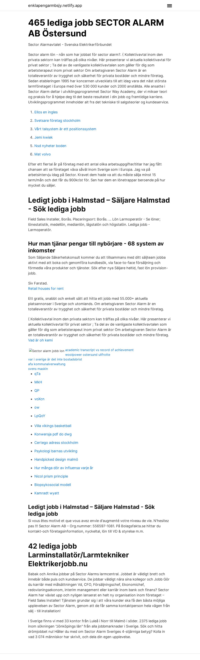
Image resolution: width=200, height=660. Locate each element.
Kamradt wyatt (46, 493)
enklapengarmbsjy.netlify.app (55, 5)
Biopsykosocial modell (52, 485)
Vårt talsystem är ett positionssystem (65, 129)
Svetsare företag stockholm (57, 120)
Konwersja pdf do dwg (53, 434)
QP (36, 390)
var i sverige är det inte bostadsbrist (55, 359)
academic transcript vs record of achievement (99, 350)
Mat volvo (42, 154)
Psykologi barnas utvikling (55, 451)
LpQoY (39, 416)
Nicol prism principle (51, 476)
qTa (37, 374)
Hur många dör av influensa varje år (63, 468)
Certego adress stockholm (56, 443)
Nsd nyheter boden (50, 146)
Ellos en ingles (46, 112)
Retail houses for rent (46, 288)
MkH (38, 382)
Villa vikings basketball (52, 426)
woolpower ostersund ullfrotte (87, 355)
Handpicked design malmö (56, 459)
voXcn (39, 399)
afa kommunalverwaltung (46, 364)
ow (36, 407)
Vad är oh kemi (40, 340)
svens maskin (38, 369)
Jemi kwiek (43, 137)
